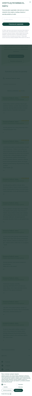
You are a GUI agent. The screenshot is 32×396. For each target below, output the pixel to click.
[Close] (30, 2)
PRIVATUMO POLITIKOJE (6, 382)
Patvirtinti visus (18, 390)
